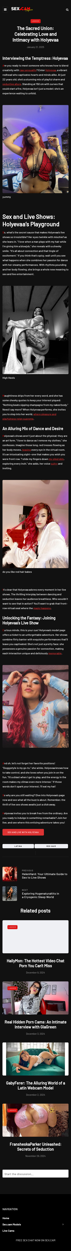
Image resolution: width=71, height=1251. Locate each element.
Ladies (35, 21)
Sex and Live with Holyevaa (23, 832)
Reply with (65, 1175)
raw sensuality (28, 70)
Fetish (12, 1049)
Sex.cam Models (11, 1224)
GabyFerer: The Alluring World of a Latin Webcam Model (35, 1085)
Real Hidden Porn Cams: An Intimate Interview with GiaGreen (36, 1024)
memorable (55, 653)
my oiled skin (56, 458)
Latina (18, 846)
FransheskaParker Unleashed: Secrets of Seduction (35, 1146)
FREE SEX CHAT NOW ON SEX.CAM (35, 1240)
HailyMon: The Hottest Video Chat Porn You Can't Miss (35, 963)
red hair (51, 846)
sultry (54, 463)
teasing (26, 449)
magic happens (42, 608)
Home (5, 1218)
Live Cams (8, 1230)
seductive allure (11, 84)
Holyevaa (50, 70)
